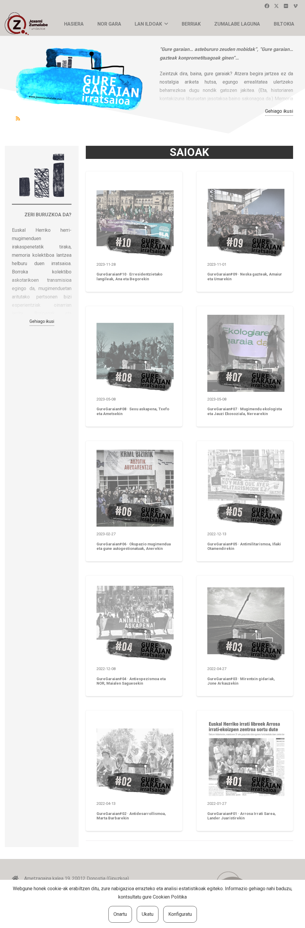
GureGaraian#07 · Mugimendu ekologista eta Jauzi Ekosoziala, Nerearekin (244, 411)
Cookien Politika (170, 897)
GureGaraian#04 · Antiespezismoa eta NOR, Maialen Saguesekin (131, 681)
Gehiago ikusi (279, 111)
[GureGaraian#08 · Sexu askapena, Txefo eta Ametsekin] (135, 353)
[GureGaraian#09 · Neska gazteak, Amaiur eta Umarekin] (245, 218)
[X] (276, 6)
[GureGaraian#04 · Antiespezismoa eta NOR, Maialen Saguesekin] (135, 622)
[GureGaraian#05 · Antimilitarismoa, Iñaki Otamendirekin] (245, 488)
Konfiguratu (180, 914)
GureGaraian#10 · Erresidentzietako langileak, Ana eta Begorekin (129, 276)
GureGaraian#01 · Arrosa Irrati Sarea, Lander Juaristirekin (241, 815)
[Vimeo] (295, 6)
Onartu (120, 914)
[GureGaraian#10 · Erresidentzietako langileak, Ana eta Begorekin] (135, 218)
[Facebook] (267, 6)
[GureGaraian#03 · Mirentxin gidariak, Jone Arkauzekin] (245, 622)
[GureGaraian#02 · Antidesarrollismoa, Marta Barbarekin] (135, 757)
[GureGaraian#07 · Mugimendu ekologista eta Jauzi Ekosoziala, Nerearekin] (245, 353)
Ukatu (147, 914)
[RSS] (18, 118)
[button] (166, 23)
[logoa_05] (27, 24)
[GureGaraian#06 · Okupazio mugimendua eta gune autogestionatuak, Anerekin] (135, 488)
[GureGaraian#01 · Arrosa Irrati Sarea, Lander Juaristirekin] (245, 757)
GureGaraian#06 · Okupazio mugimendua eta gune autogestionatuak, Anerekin (134, 546)
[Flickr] (286, 6)
